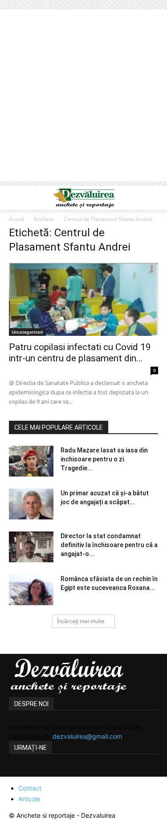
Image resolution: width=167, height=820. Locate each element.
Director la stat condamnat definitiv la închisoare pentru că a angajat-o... (109, 544)
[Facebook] (17, 771)
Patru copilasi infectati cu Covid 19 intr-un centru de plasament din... (80, 353)
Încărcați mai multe (81, 621)
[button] (15, 198)
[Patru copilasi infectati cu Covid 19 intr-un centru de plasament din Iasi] (83, 299)
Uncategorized (27, 332)
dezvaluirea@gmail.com (87, 736)
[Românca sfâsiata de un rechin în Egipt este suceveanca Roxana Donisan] (31, 589)
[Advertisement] (83, 97)
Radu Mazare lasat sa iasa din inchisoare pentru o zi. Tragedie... (104, 459)
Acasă (16, 219)
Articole (29, 799)
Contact (29, 788)
